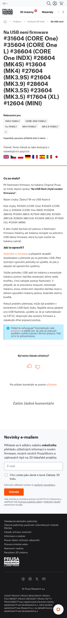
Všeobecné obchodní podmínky (20, 521)
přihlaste (52, 384)
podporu (16, 330)
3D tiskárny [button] (28, 11)
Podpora (17, 21)
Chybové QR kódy (35, 21)
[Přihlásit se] (55, 3)
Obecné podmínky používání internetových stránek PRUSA (31, 526)
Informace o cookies (14, 536)
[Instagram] (30, 579)
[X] (37, 579)
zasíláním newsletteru (44, 484)
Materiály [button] (47, 11)
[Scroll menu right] (63, 12)
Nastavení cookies (14, 548)
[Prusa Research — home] (7, 12)
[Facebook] (23, 579)
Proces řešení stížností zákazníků (22, 540)
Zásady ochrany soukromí (17, 531)
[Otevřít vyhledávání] (49, 3)
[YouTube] (44, 579)
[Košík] (61, 3)
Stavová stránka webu (16, 544)
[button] (6, 157)
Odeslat (14, 491)
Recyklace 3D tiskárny (16, 552)
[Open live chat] (58, 609)
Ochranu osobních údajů (30, 501)
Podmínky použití (52, 501)
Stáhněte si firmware (15, 253)
